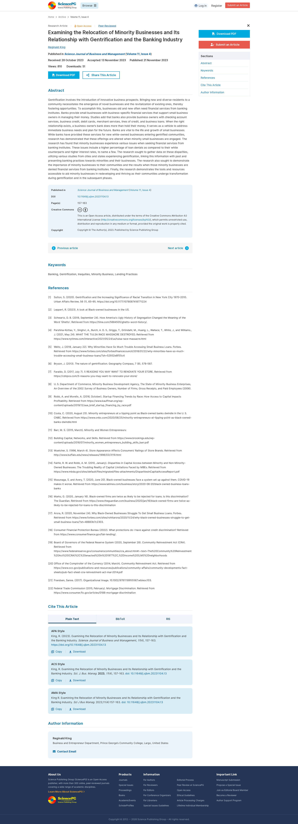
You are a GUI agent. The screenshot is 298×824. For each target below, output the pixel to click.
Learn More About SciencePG (65, 791)
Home (51, 17)
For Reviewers (150, 785)
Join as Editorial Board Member (232, 790)
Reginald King (56, 47)
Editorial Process (185, 780)
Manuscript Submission (228, 780)
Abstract (206, 63)
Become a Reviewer (227, 795)
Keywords (207, 70)
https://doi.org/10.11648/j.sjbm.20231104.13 (78, 644)
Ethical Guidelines (186, 795)
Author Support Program (229, 800)
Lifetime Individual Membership (193, 805)
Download (79, 651)
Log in (203, 5)
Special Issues (126, 785)
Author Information (212, 92)
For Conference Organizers (157, 795)
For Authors (149, 780)
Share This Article (103, 75)
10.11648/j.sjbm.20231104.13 (93, 196)
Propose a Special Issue (229, 785)
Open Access (183, 790)
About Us (54, 774)
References (208, 77)
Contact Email (66, 751)
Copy (59, 651)
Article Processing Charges (190, 800)
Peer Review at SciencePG (190, 785)
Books (122, 795)
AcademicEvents (127, 800)
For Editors (148, 790)
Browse (87, 5)
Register (216, 5)
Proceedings (125, 790)
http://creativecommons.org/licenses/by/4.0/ (126, 219)
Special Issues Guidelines (156, 805)
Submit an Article (237, 5)
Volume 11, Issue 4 (79, 17)
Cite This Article (211, 85)
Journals (123, 780)
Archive (62, 17)
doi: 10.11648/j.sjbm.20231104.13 (146, 673)
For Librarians (150, 800)
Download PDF (65, 75)
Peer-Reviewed (107, 25)
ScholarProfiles (126, 805)
